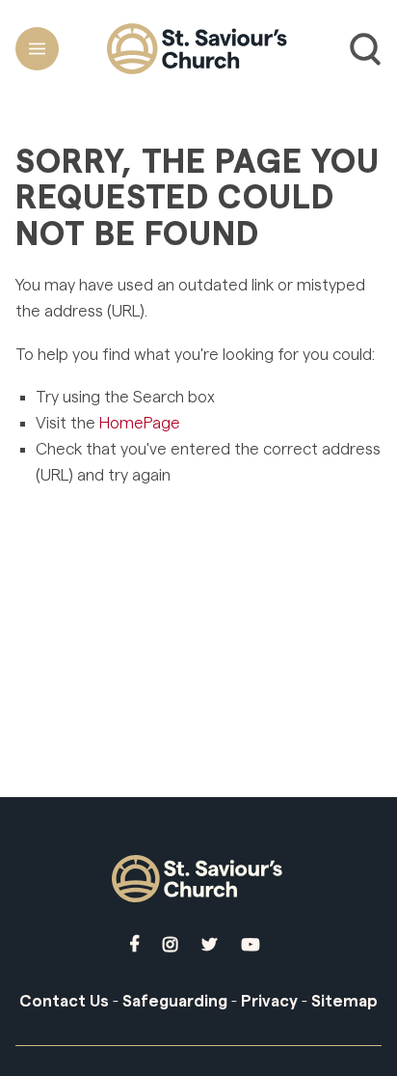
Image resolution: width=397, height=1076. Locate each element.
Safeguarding (174, 1001)
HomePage (139, 423)
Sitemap (344, 1001)
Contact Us (64, 1001)
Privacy (269, 1001)
